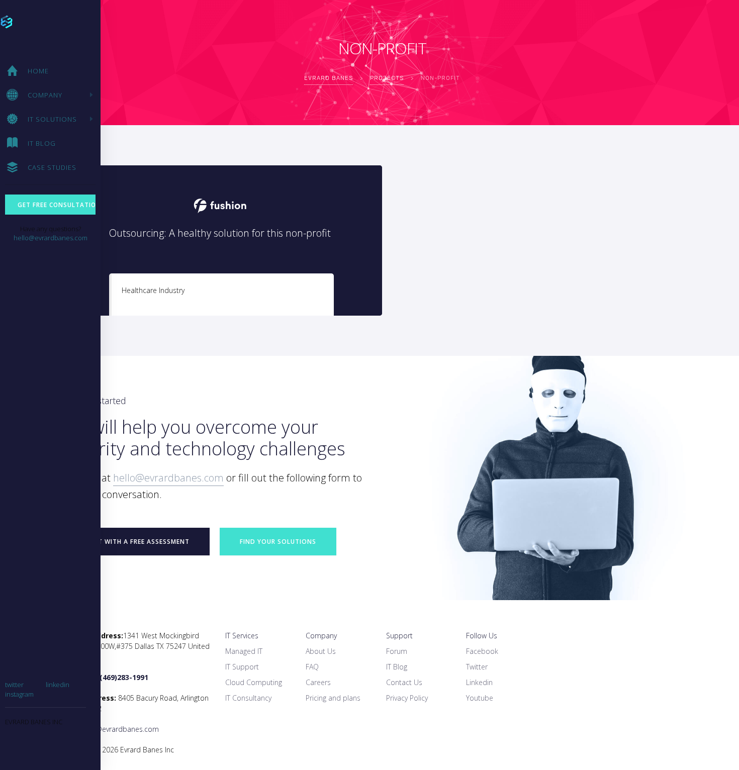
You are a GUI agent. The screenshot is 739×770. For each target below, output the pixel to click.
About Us (321, 651)
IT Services (241, 635)
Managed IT (243, 651)
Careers (318, 682)
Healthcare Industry (153, 290)
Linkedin (479, 682)
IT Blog (42, 143)
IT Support (242, 666)
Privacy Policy (407, 698)
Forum (396, 651)
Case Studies (52, 167)
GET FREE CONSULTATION (57, 205)
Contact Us (404, 682)
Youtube (479, 698)
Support (399, 635)
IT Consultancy (248, 698)
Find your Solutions (278, 541)
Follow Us (481, 635)
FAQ (312, 666)
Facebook (482, 651)
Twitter (477, 666)
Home (38, 70)
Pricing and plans (333, 698)
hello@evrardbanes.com (50, 237)
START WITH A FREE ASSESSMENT (135, 541)
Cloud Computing (253, 682)
